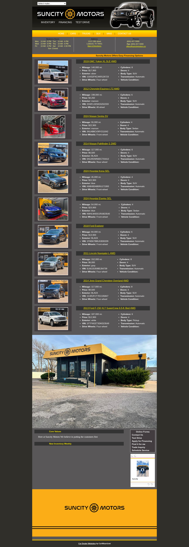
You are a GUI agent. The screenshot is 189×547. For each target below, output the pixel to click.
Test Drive (137, 438)
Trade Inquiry (138, 447)
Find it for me (138, 444)
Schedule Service (140, 450)
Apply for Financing (142, 441)
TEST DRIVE (83, 22)
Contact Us (137, 435)
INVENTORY (48, 22)
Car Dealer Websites (87, 544)
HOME (61, 33)
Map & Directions (94, 46)
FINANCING (65, 22)
